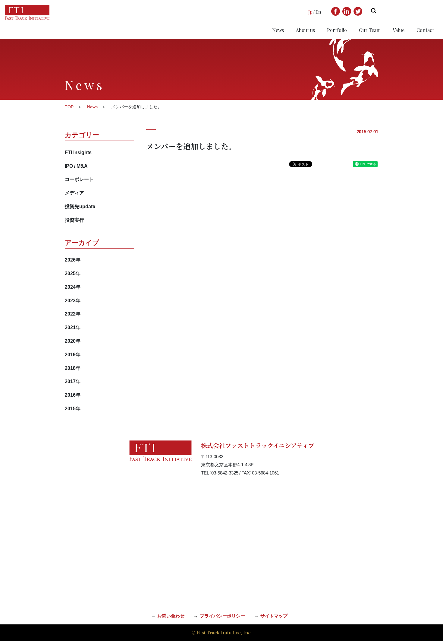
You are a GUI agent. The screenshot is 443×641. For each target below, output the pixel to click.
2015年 (72, 408)
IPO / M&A (76, 165)
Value (398, 30)
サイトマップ (273, 615)
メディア (74, 192)
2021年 (72, 327)
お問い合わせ (170, 615)
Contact (425, 30)
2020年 (72, 340)
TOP (69, 106)
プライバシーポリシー (222, 615)
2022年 (72, 313)
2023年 (72, 300)
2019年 (72, 354)
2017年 (72, 381)
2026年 (72, 259)
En (318, 11)
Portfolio (337, 30)
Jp (310, 11)
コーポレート (79, 178)
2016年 (72, 394)
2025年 (72, 273)
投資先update (80, 206)
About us (305, 30)
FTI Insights (78, 152)
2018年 (72, 367)
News (278, 30)
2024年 (72, 286)
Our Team (370, 30)
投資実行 (74, 219)
